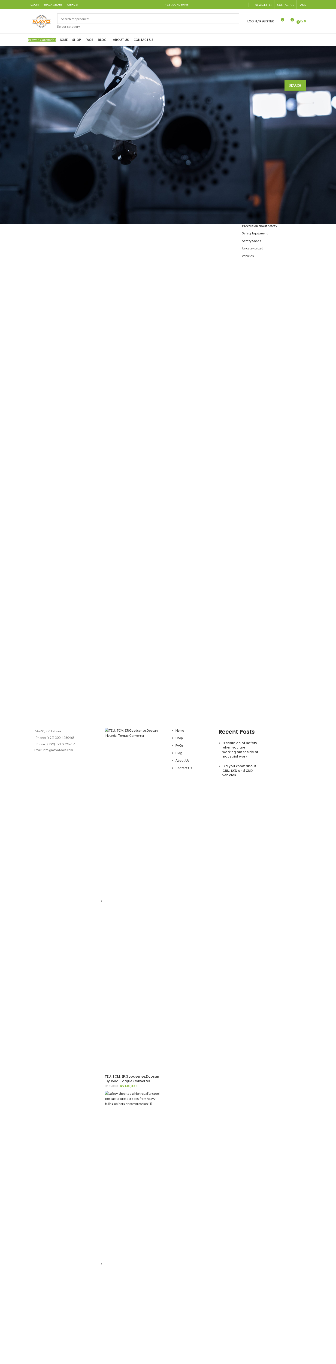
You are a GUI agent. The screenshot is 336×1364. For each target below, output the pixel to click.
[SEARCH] (234, 21)
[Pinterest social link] (225, 4)
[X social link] (202, 4)
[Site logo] (41, 21)
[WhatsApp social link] (237, 4)
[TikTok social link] (243, 4)
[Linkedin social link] (231, 4)
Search (295, 85)
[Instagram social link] (214, 4)
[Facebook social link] (196, 4)
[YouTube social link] (219, 4)
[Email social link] (208, 4)
